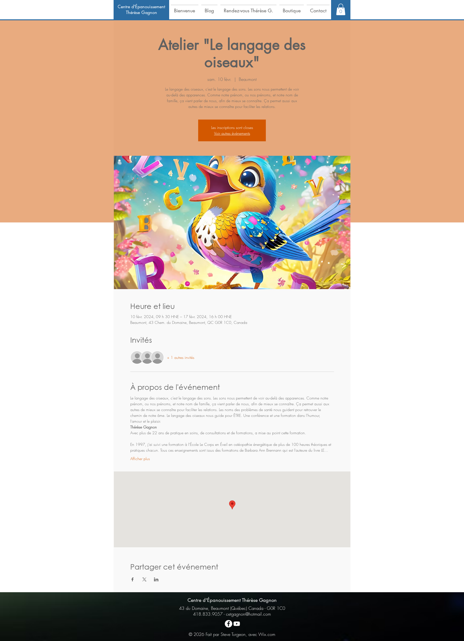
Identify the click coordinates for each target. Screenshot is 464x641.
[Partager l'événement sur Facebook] (132, 579)
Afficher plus (140, 458)
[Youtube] (236, 623)
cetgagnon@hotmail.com (248, 614)
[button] (184, 8)
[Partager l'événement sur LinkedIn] (156, 579)
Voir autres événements (232, 133)
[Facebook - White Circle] (228, 623)
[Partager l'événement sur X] (144, 579)
